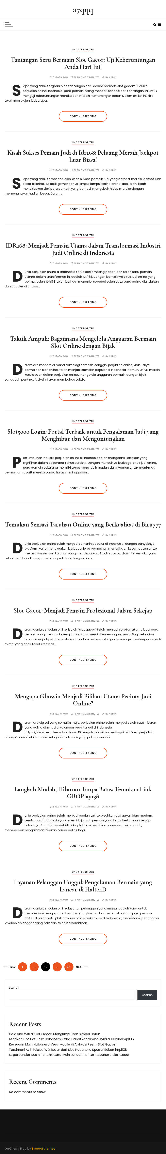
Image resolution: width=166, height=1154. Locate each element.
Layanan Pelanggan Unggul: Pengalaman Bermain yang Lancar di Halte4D (83, 885)
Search (14, 988)
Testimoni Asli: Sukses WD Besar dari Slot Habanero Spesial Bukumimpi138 (68, 1049)
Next (79, 967)
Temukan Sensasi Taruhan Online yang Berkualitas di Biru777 (83, 524)
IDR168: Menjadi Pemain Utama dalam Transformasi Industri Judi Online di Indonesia (83, 248)
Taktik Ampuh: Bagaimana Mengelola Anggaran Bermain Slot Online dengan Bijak (83, 342)
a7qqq (83, 9)
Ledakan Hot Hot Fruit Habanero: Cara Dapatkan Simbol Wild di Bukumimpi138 (71, 1039)
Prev (12, 967)
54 (68, 967)
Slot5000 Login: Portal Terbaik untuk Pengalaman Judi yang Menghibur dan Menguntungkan (83, 435)
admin (113, 77)
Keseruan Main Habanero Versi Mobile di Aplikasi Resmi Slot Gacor (62, 1044)
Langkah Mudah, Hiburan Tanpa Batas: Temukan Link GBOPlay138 (83, 792)
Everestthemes (43, 1148)
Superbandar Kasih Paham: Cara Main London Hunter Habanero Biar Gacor (69, 1054)
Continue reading (82, 116)
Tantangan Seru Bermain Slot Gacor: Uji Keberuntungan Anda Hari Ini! (83, 63)
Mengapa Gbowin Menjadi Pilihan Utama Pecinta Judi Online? (83, 699)
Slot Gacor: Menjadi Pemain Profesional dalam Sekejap (83, 610)
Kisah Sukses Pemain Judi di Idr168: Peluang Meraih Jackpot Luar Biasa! (83, 156)
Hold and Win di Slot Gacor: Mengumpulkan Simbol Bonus (54, 1034)
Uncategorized (83, 49)
